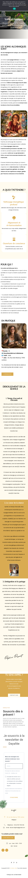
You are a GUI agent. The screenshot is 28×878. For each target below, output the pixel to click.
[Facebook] (11, 863)
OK (14, 8)
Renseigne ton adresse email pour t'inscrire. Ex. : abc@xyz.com (12, 772)
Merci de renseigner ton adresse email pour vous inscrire (12, 759)
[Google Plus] (14, 863)
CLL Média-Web (13, 868)
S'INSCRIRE (14, 797)
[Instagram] (16, 863)
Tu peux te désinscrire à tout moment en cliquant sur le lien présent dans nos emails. (13, 791)
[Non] (25, 6)
